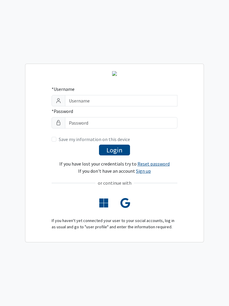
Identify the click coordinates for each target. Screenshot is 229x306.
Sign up (143, 171)
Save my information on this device (94, 139)
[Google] (125, 203)
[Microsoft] (104, 203)
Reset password (153, 164)
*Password (62, 111)
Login (114, 150)
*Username (63, 89)
